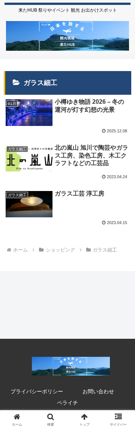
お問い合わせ (98, 391)
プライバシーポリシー (36, 391)
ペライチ (67, 403)
